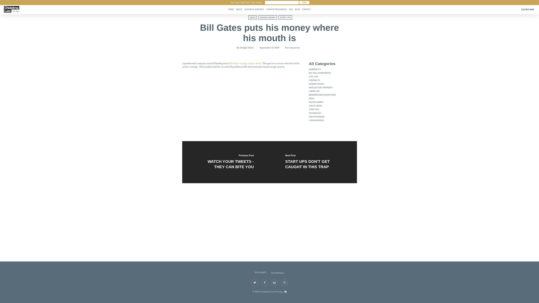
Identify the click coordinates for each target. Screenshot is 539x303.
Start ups (285, 17)
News (252, 17)
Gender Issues (316, 84)
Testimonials (277, 273)
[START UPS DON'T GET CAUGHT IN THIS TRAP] (313, 162)
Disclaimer (260, 272)
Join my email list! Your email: (246, 2)
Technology (315, 113)
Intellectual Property (321, 88)
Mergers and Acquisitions (322, 95)
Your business (316, 120)
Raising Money (268, 17)
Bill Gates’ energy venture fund (245, 63)
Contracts (314, 80)
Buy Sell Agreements (320, 73)
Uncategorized (316, 117)
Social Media (315, 106)
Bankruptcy (315, 69)
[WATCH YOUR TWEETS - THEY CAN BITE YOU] (226, 162)
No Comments (292, 47)
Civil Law (313, 77)
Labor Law (314, 91)
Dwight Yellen (247, 47)
